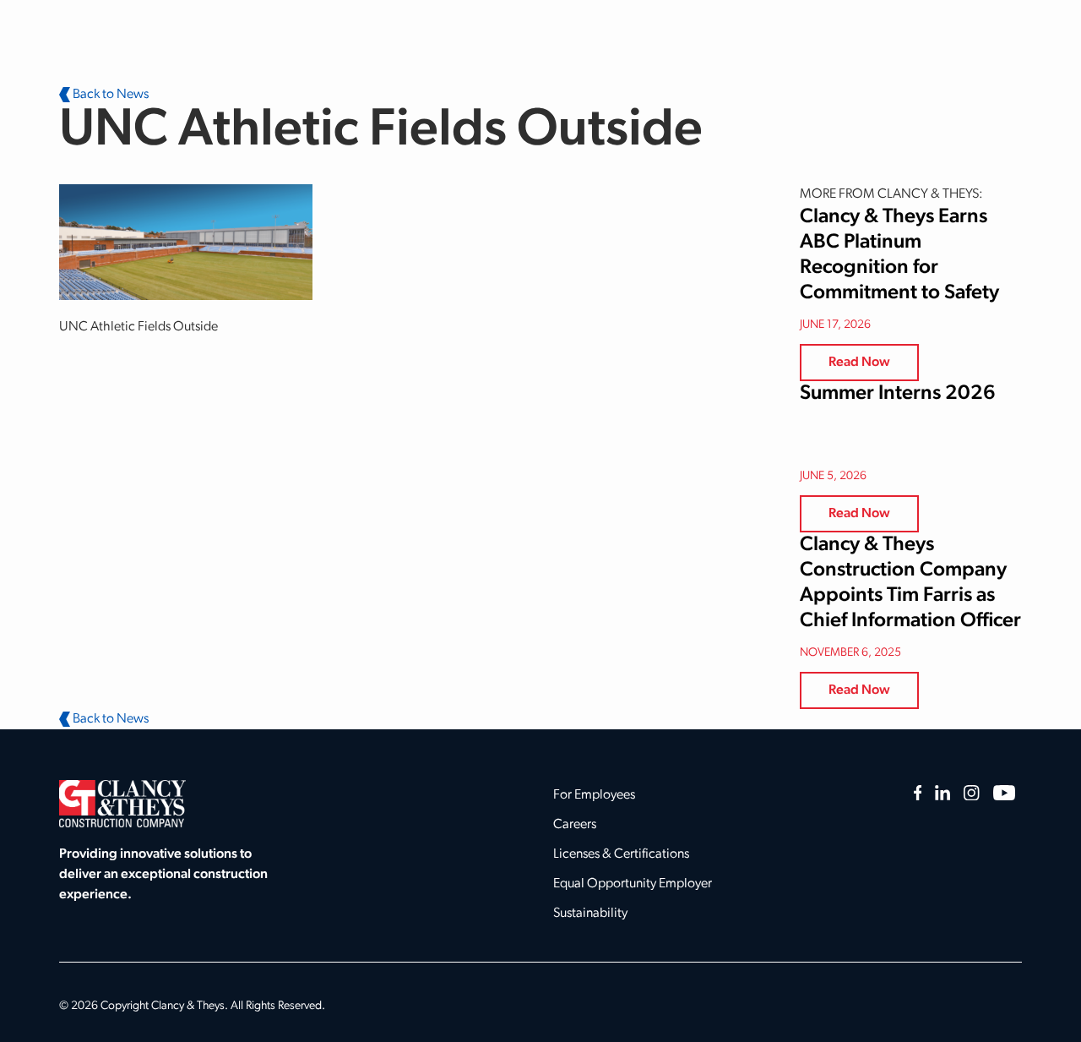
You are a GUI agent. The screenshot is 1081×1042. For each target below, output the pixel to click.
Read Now (859, 362)
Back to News (109, 94)
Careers (574, 825)
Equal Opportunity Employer (632, 884)
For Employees (594, 795)
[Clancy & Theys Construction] (122, 803)
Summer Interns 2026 (898, 394)
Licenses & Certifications (621, 854)
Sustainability (590, 913)
